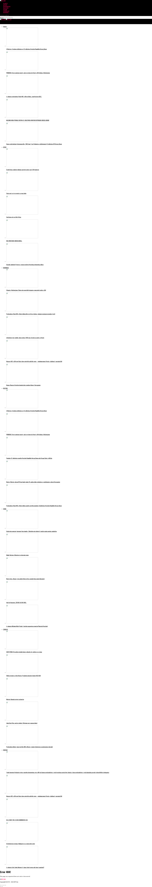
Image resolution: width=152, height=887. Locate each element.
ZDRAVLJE (6, 11)
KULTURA (5, 8)
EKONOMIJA (6, 6)
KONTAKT (6, 12)
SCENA (5, 9)
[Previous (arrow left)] (0, 886)
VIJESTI (5, 3)
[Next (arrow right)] (2, 886)
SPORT (5, 5)
